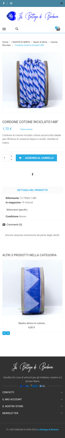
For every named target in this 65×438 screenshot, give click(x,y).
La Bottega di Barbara (48, 429)
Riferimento (12, 198)
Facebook (3, 3)
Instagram (11, 3)
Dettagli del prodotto (32, 190)
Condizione (12, 216)
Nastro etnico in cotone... (32, 323)
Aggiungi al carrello (39, 157)
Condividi (32, 174)
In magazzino (13, 202)
